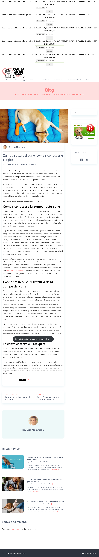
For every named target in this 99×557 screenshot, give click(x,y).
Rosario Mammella (17, 147)
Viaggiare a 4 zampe (27, 80)
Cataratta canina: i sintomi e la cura (17, 398)
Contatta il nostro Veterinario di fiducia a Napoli (33, 339)
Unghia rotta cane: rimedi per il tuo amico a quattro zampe (44, 480)
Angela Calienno (31, 461)
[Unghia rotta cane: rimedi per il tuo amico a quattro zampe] (12, 484)
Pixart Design (92, 553)
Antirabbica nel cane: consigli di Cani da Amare (45, 501)
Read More (55, 469)
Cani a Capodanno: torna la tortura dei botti (47, 398)
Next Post (41, 394)
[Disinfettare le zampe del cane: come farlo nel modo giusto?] (12, 462)
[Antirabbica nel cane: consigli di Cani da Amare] (12, 506)
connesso (15, 529)
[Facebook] (81, 160)
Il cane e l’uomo (45, 80)
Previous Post (12, 394)
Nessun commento (28, 164)
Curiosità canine (58, 80)
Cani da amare (7, 553)
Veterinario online (12, 80)
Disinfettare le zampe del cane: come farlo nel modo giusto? (45, 458)
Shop (87, 80)
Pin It (28, 380)
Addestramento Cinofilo (74, 80)
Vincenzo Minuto (31, 504)
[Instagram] (86, 160)
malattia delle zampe (14, 271)
